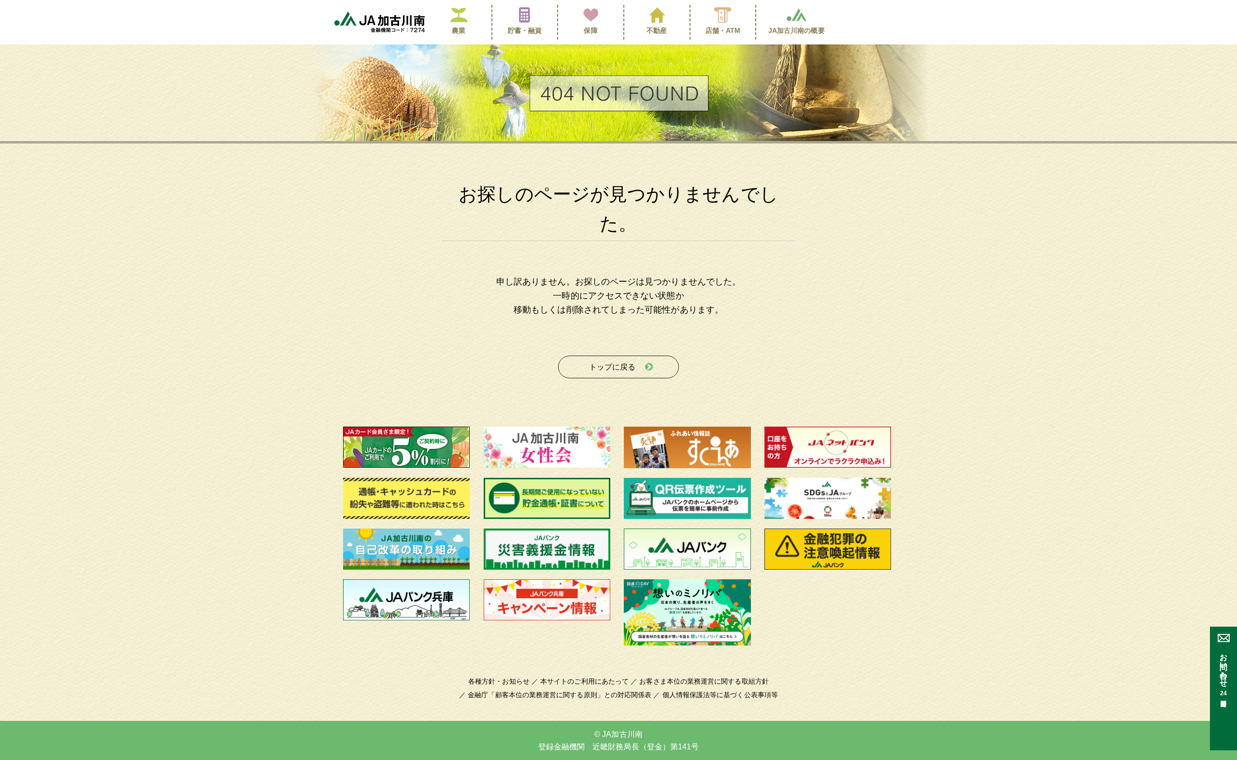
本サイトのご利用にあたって (584, 681)
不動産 (657, 30)
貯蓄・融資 (525, 30)
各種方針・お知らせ (499, 681)
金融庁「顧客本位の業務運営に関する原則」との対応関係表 (559, 695)
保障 (590, 30)
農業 (458, 30)
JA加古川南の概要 (796, 30)
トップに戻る (612, 367)
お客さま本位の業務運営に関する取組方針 (704, 681)
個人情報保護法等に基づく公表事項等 (720, 695)
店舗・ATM (723, 30)
